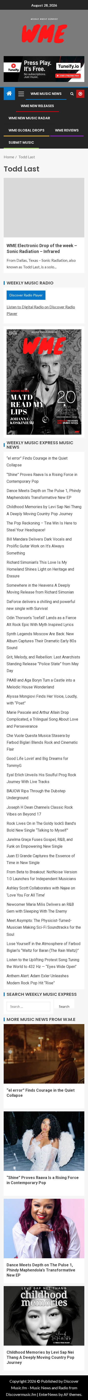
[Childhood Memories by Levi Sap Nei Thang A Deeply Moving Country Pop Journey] (44, 1316)
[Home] (9, 93)
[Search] (72, 94)
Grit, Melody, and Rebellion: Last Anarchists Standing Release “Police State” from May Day (43, 664)
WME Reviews (67, 130)
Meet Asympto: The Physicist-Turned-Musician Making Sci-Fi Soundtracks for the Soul (44, 927)
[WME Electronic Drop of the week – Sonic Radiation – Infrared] (44, 207)
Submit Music (21, 142)
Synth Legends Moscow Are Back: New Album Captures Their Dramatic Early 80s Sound (41, 641)
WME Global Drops (26, 130)
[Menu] (21, 94)
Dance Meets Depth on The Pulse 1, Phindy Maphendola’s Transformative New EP (41, 1270)
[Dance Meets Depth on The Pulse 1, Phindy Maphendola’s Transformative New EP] (44, 1228)
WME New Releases (37, 105)
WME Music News (46, 93)
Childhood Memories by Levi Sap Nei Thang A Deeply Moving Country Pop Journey (40, 1357)
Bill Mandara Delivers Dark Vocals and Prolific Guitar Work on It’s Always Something (39, 546)
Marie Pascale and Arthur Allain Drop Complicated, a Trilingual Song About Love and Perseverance (42, 719)
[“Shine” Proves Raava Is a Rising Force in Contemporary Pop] (44, 1141)
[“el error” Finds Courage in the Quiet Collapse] (44, 1054)
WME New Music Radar (29, 118)
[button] (21, 94)
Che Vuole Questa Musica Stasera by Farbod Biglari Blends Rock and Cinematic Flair (42, 742)
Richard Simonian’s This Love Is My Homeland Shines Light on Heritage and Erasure (40, 569)
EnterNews (48, 1394)
